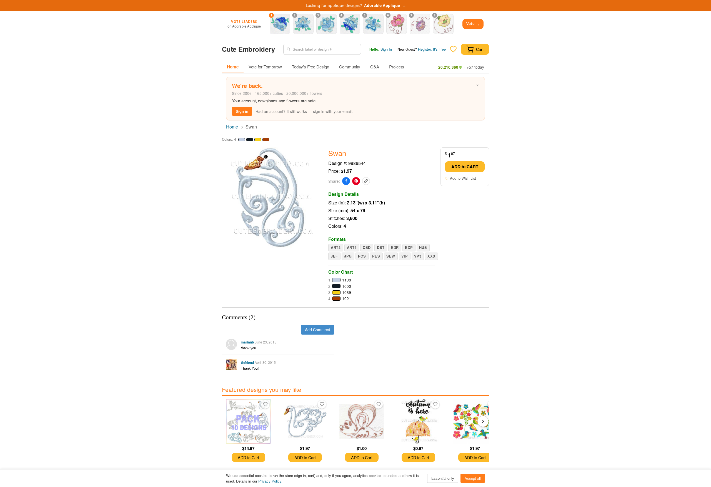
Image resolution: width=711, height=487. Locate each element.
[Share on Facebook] (346, 181)
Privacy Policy (269, 481)
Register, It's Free (432, 49)
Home (233, 67)
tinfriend (247, 362)
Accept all (473, 478)
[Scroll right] (483, 421)
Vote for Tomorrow (265, 67)
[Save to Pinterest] (356, 181)
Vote (473, 23)
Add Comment (317, 329)
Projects (396, 67)
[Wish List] (453, 49)
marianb (247, 342)
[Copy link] (366, 181)
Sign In (386, 49)
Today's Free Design (310, 67)
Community (349, 67)
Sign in (242, 111)
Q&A (374, 67)
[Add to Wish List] (265, 404)
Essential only (442, 478)
